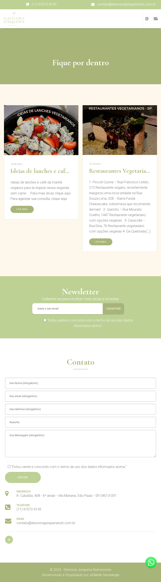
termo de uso (106, 320)
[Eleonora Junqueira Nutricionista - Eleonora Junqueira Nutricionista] (13, 18)
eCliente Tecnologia (104, 575)
